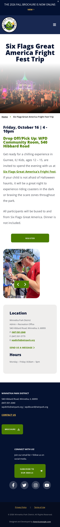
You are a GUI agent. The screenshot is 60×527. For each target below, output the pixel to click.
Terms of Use (39, 507)
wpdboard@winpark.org (36, 406)
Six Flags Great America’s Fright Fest (29, 172)
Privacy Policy (21, 507)
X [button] (58, 1)
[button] (18, 284)
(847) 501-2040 (18, 332)
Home (5, 116)
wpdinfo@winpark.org (23, 340)
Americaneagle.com (42, 521)
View (30, 9)
